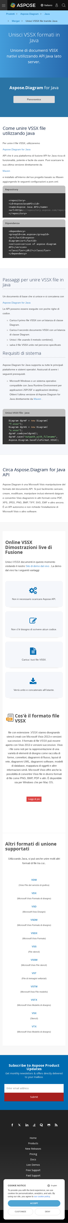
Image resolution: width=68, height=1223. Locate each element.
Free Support (33, 1170)
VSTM (34, 986)
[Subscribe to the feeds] (56, 1125)
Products (33, 1143)
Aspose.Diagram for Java (17, 149)
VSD (34, 906)
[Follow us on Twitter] (19, 1125)
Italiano (48, 5)
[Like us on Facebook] (12, 1125)
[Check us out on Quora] (41, 1125)
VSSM (34, 959)
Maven (6, 170)
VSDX (34, 933)
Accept (34, 1203)
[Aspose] (23, 5)
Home (33, 1138)
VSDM (34, 919)
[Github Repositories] (49, 1125)
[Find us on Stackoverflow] (34, 1125)
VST (34, 973)
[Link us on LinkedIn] (27, 1125)
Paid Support (33, 1175)
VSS (34, 946)
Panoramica (34, 99)
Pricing (33, 1154)
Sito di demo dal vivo (37, 566)
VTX (34, 1026)
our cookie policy (42, 1196)
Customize (20, 1212)
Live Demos (33, 1164)
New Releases (33, 1148)
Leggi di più (34, 799)
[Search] (63, 5)
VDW (34, 879)
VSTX (34, 999)
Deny (47, 1212)
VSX (34, 1013)
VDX (34, 893)
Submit (34, 1097)
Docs (33, 1159)
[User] (56, 5)
